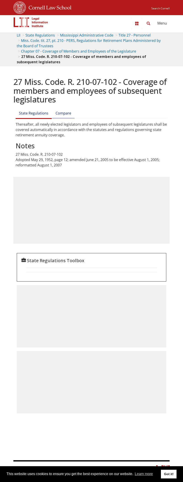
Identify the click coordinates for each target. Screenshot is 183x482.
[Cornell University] (19, 7)
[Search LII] (148, 23)
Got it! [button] (169, 474)
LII (18, 35)
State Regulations (40, 35)
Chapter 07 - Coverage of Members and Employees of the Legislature (78, 51)
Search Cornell (160, 8)
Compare (63, 113)
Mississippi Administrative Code (86, 35)
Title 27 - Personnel (135, 35)
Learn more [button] (144, 474)
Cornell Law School (48, 7)
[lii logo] (31, 22)
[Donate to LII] (136, 23)
